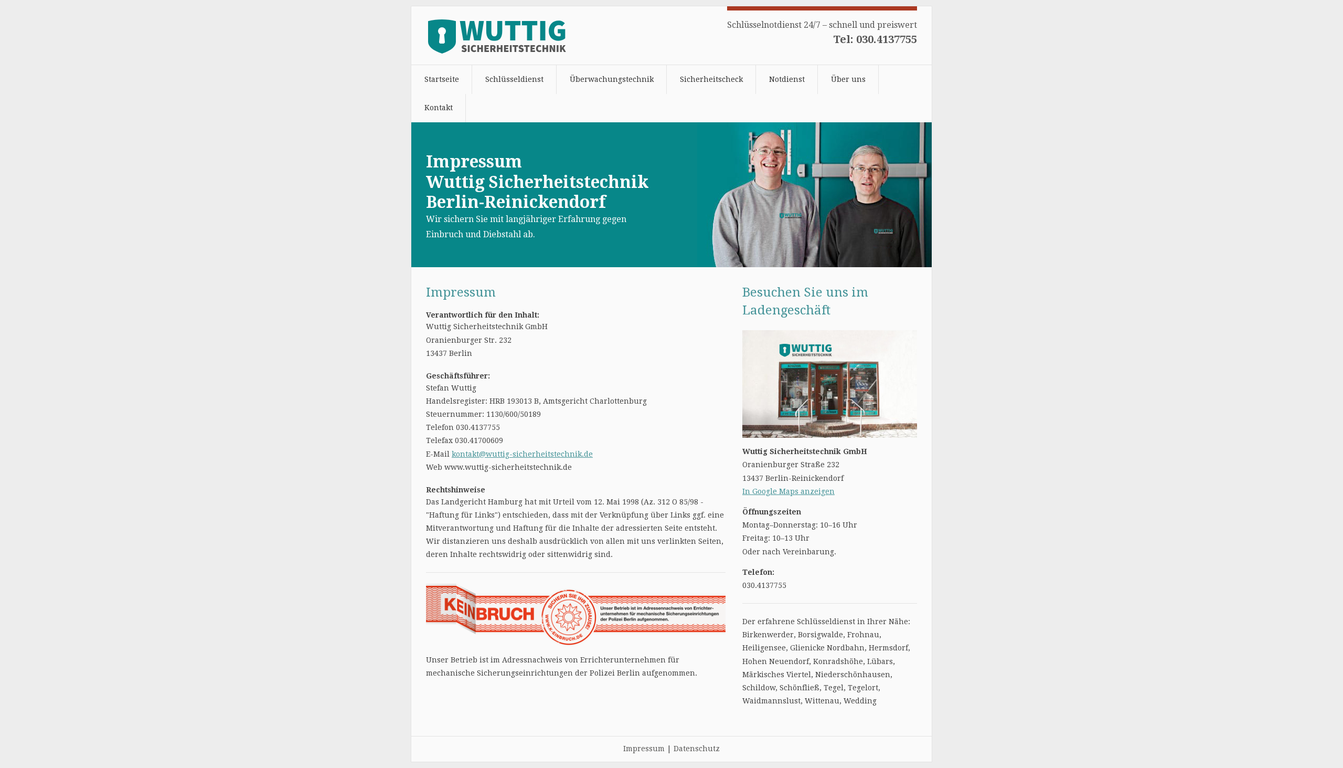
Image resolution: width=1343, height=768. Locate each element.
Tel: (875, 39)
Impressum (644, 748)
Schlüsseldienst (514, 79)
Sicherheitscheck (711, 79)
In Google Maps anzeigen (788, 491)
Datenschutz (697, 748)
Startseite (441, 79)
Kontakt (438, 107)
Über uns (848, 79)
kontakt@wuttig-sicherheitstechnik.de (522, 454)
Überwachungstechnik (612, 79)
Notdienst (787, 79)
